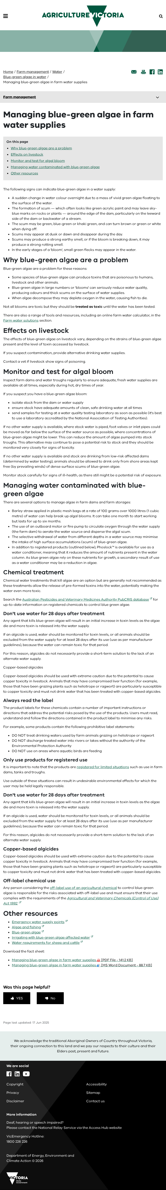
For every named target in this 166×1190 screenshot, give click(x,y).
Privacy (12, 1092)
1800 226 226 (16, 1141)
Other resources (24, 173)
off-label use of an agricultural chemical (83, 887)
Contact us (95, 1101)
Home (8, 71)
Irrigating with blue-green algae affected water (51, 937)
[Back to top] (150, 1174)
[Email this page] (134, 72)
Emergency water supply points (38, 922)
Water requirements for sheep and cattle (46, 942)
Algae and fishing (26, 927)
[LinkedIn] (160, 71)
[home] (83, 16)
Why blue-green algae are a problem (41, 148)
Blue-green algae (26, 932)
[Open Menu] (5, 16)
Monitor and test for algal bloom (38, 160)
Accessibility (96, 1084)
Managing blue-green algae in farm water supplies (72, 960)
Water (57, 71)
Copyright (14, 1084)
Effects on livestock (27, 154)
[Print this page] (143, 72)
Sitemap (93, 1092)
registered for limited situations (103, 767)
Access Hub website (105, 1127)
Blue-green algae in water (24, 77)
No (53, 998)
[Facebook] (152, 71)
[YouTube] (26, 1073)
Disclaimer (15, 1101)
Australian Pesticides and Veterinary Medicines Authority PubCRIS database (85, 599)
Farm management (33, 71)
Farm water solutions (20, 320)
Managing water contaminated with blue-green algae (55, 167)
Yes (19, 998)
